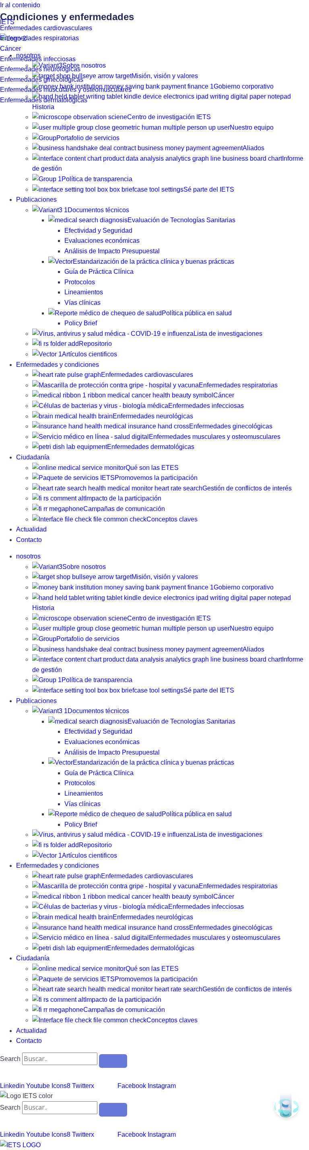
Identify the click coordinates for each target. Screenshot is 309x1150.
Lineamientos (83, 292)
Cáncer (10, 48)
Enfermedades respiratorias (39, 38)
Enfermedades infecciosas (38, 59)
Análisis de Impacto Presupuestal (112, 251)
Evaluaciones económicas (102, 240)
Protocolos (79, 282)
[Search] (113, 1061)
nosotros (28, 556)
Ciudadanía (32, 457)
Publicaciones (36, 199)
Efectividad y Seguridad (98, 230)
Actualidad (31, 529)
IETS (7, 22)
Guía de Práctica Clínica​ (99, 271)
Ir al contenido (20, 5)
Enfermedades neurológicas (40, 69)
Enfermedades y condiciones (57, 364)
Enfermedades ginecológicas (41, 79)
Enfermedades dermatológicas (43, 100)
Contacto (29, 539)
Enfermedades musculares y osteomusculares (66, 89)
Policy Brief (80, 323)
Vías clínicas (82, 302)
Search (10, 1058)
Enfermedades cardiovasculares (46, 28)
